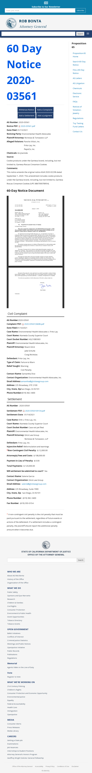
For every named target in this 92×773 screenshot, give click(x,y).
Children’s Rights (14, 690)
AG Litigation (78, 83)
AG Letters (77, 78)
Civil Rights (11, 606)
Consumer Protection (16, 610)
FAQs (75, 101)
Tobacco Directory (14, 620)
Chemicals (77, 88)
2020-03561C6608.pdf (34, 324)
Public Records (13, 651)
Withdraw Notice (26, 109)
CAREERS (11, 736)
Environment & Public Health (19, 613)
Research (11, 599)
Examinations (12, 744)
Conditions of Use (63, 766)
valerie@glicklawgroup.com (34, 484)
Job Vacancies (12, 747)
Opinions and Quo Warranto (18, 595)
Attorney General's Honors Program (22, 754)
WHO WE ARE (14, 571)
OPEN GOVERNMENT (17, 629)
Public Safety (12, 592)
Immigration (12, 711)
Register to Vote (14, 677)
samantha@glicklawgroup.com (34, 381)
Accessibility (39, 766)
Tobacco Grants (13, 624)
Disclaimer (75, 766)
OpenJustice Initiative (16, 647)
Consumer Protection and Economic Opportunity (27, 693)
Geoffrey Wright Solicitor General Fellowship (25, 758)
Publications (12, 654)
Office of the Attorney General (22, 766)
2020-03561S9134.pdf (35, 410)
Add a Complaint (44, 109)
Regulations (78, 118)
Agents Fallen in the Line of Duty (20, 667)
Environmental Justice (16, 697)
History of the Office (15, 579)
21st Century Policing (16, 686)
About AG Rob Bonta (15, 575)
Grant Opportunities (15, 617)
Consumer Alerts (14, 724)
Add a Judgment (45, 115)
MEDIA (10, 719)
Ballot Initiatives (13, 633)
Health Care (12, 707)
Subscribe (80, 10)
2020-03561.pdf (28, 126)
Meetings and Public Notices (19, 644)
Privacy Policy (50, 766)
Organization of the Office (17, 583)
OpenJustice (12, 714)
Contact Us (77, 131)
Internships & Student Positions (20, 751)
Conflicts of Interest (15, 637)
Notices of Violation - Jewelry (77, 109)
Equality (10, 700)
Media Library (13, 731)
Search (80, 34)
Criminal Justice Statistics (17, 640)
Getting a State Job (15, 740)
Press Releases (13, 727)
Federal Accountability (16, 704)
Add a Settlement (26, 115)
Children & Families (15, 603)
